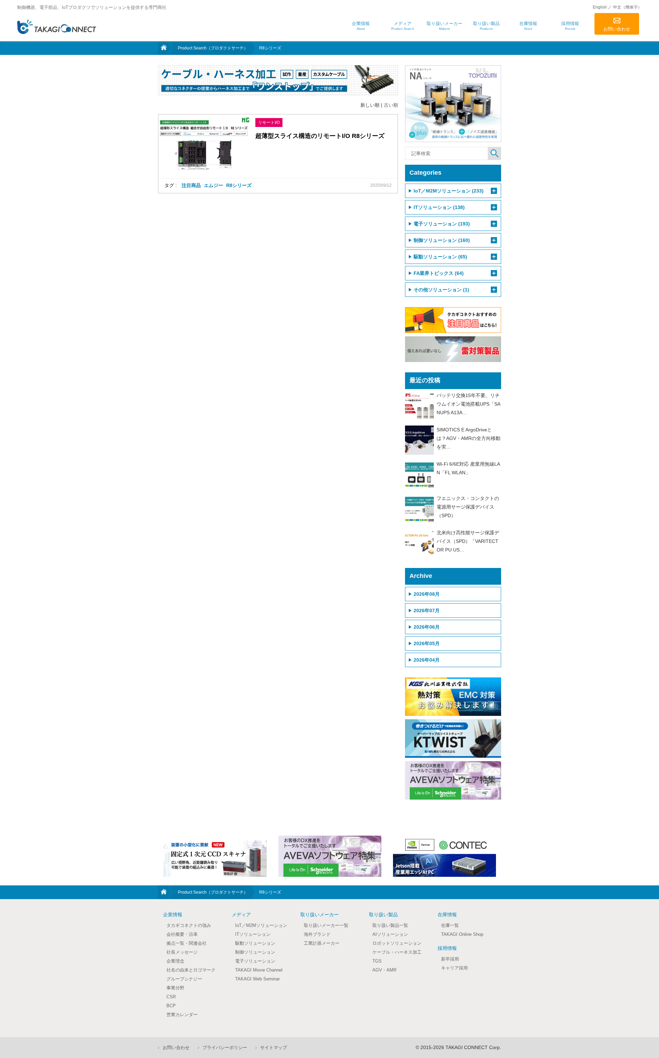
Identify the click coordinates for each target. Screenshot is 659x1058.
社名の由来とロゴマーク (191, 970)
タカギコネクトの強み (188, 925)
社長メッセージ (182, 952)
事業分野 (175, 987)
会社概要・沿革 (182, 934)
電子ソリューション (255, 961)
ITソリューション (252, 934)
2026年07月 (427, 610)
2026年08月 (427, 594)
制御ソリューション (255, 952)
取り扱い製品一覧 (390, 925)
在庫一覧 (450, 925)
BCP (171, 1005)
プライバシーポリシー (225, 1047)
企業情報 (172, 914)
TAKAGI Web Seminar (257, 978)
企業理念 (175, 961)
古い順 (391, 105)
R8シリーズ (239, 185)
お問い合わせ (616, 29)
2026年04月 (427, 660)
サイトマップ (273, 1047)
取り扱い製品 (383, 914)
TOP (163, 48)
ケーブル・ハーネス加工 (396, 952)
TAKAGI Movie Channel (258, 970)
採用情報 (447, 948)
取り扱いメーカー (319, 914)
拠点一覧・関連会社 (186, 943)
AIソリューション (390, 934)
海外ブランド (317, 934)
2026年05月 (427, 643)
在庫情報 (447, 914)
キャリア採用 (454, 967)
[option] (215, 856)
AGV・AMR (384, 970)
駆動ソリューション (255, 943)
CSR (171, 996)
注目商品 (191, 185)
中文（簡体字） (627, 7)
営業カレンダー (182, 1014)
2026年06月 (427, 627)
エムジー (213, 185)
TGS (377, 961)
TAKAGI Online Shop (462, 934)
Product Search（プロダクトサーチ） (213, 48)
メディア (241, 914)
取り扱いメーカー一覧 (326, 925)
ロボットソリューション (396, 943)
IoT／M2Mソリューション (261, 925)
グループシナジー (184, 978)
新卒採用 (450, 959)
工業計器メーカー (321, 943)
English (600, 7)
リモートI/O (269, 122)
